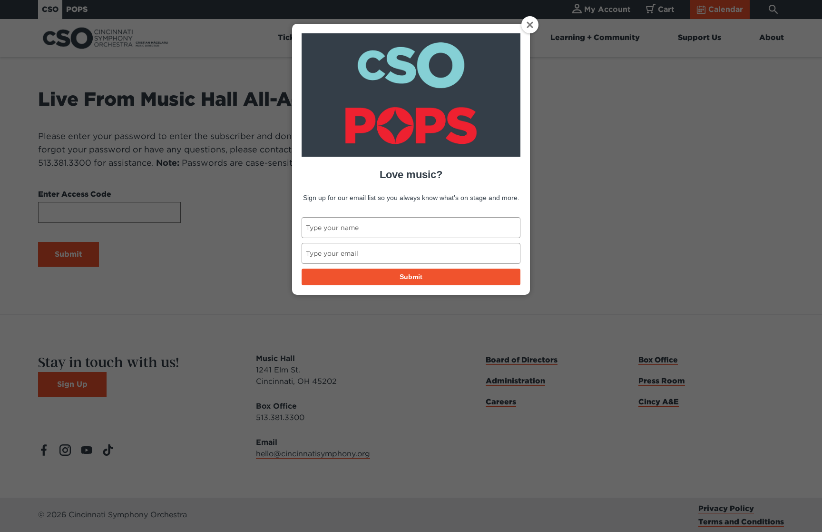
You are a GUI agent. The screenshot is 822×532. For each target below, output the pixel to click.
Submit (411, 277)
